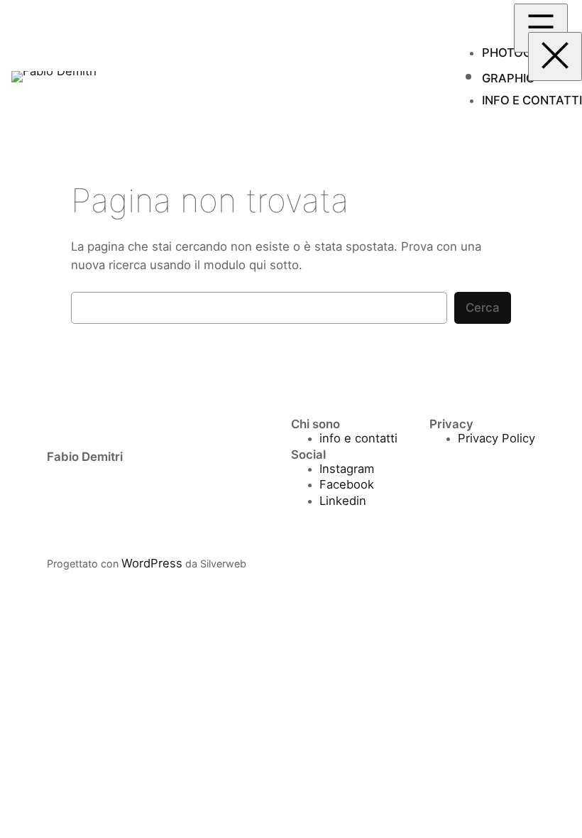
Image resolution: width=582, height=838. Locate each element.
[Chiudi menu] (555, 56)
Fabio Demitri (85, 457)
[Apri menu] (541, 28)
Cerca (483, 307)
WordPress (151, 563)
